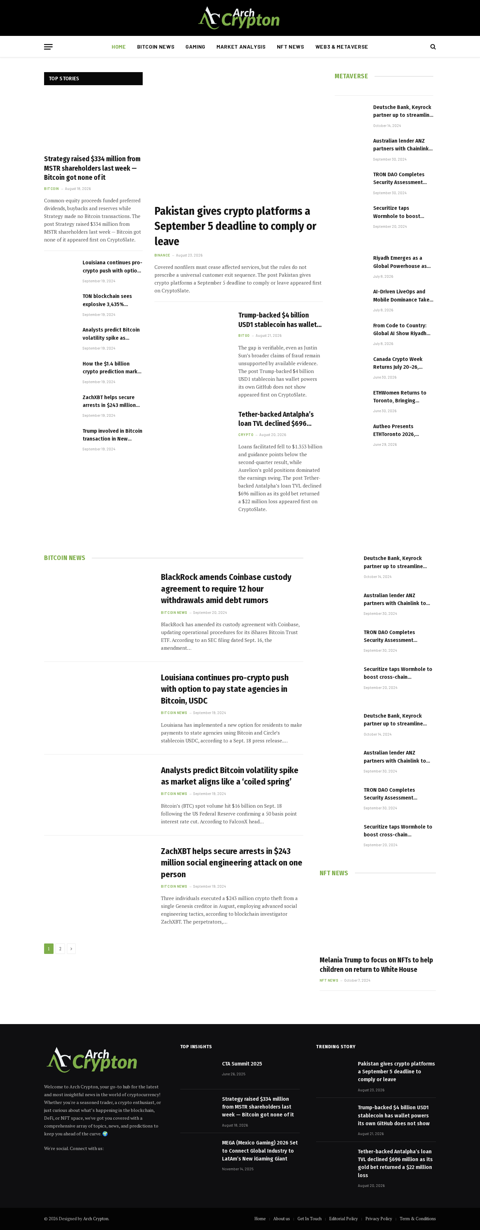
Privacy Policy (378, 1219)
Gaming (195, 46)
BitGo (244, 335)
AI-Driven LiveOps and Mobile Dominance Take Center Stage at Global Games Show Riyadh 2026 (401, 296)
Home (119, 46)
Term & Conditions (418, 1219)
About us (281, 1219)
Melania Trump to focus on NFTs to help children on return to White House (376, 965)
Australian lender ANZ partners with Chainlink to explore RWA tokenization (401, 145)
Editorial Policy (343, 1219)
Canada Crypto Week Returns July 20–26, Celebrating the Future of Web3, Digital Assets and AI (403, 363)
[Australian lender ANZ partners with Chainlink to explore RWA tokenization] (351, 148)
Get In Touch (309, 1219)
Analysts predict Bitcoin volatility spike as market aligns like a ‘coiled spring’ (111, 334)
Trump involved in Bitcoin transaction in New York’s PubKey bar (112, 435)
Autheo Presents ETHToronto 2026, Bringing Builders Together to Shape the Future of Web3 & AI (400, 431)
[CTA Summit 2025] (198, 1071)
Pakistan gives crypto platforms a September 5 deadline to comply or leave (235, 226)
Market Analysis (241, 46)
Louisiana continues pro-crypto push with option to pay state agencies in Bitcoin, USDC (112, 267)
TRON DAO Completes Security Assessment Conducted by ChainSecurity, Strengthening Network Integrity (401, 179)
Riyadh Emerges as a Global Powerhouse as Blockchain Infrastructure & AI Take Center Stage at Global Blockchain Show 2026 (401, 262)
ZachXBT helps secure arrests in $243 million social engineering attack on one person (109, 402)
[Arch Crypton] (240, 18)
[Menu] (48, 46)
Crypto (245, 434)
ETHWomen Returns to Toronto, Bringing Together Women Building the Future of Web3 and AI (399, 397)
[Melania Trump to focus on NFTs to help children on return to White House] (378, 917)
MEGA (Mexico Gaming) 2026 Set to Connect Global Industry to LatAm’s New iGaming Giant (260, 1150)
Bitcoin (51, 188)
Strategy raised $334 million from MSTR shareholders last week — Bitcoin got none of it (92, 168)
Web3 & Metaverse (341, 46)
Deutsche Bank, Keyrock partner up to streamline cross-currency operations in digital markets (402, 111)
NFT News (290, 46)
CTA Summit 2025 (242, 1063)
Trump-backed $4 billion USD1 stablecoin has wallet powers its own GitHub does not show (278, 320)
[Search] (432, 46)
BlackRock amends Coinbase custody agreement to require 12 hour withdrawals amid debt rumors (226, 588)
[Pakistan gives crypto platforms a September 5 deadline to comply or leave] (238, 135)
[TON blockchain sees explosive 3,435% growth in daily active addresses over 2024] (60, 304)
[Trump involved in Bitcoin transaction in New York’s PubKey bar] (60, 439)
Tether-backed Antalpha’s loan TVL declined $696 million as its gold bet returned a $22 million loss (276, 419)
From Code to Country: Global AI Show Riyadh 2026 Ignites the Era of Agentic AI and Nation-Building (400, 330)
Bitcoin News (156, 46)
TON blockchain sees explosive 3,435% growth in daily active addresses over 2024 (109, 300)
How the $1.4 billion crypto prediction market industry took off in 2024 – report (113, 368)
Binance (162, 255)
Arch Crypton (95, 1219)
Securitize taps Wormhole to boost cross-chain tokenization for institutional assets (397, 212)
